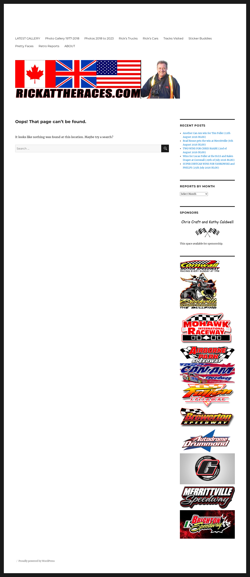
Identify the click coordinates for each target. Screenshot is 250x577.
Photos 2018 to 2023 (99, 38)
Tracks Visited (173, 38)
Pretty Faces (24, 46)
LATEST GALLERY (27, 38)
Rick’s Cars (150, 38)
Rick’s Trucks (128, 38)
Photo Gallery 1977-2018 (62, 38)
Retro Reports (49, 46)
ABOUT (69, 46)
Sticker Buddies (200, 38)
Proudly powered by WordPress (36, 561)
